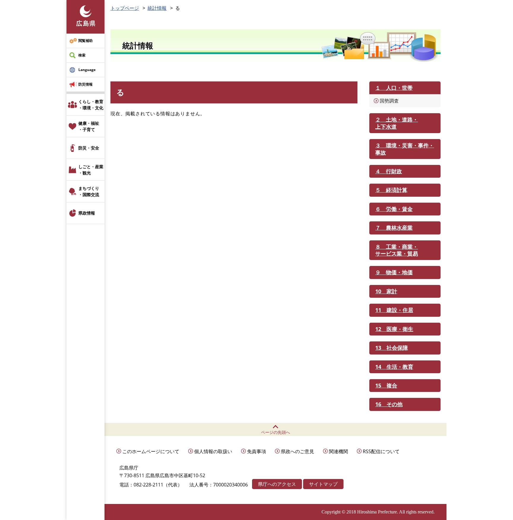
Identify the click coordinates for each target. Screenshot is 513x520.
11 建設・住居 (394, 309)
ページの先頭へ (275, 432)
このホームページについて (150, 451)
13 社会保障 (391, 347)
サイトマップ (323, 484)
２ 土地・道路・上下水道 (396, 123)
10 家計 (386, 291)
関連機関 (338, 451)
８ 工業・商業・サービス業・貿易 (396, 250)
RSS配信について (381, 451)
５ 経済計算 (391, 189)
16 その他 (389, 404)
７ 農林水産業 (394, 227)
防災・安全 (88, 148)
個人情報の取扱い (213, 451)
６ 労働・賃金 (394, 208)
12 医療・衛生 (394, 329)
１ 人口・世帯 (394, 87)
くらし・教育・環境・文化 (90, 105)
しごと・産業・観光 (90, 170)
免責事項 (256, 451)
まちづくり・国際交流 (88, 191)
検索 (82, 55)
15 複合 (386, 385)
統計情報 (157, 8)
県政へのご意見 (297, 451)
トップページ (124, 8)
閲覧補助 (85, 40)
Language (87, 69)
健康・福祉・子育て (88, 126)
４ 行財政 (388, 171)
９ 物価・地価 (394, 272)
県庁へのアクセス (277, 484)
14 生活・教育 (394, 366)
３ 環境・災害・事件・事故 (404, 149)
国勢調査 (389, 100)
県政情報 (86, 213)
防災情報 (85, 84)
